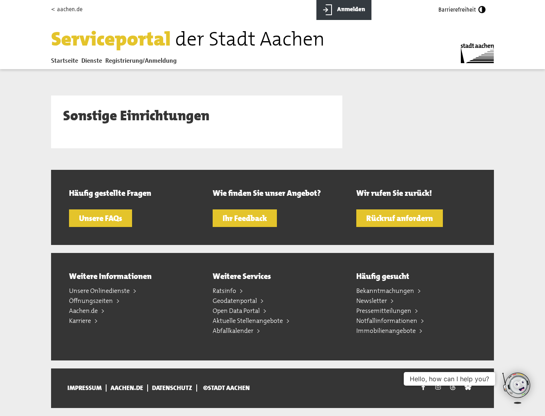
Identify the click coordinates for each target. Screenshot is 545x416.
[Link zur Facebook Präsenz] (423, 388)
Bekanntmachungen (385, 291)
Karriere (80, 320)
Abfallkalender (234, 330)
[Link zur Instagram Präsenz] (438, 387)
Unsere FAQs (100, 218)
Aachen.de (84, 311)
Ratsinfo (225, 291)
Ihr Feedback (245, 218)
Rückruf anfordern (399, 218)
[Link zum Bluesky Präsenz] (468, 387)
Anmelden (350, 9)
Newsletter (372, 301)
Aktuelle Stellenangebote (248, 320)
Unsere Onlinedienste (100, 291)
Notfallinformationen (387, 320)
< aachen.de (67, 9)
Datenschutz (172, 388)
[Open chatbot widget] (517, 388)
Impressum (84, 388)
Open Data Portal (237, 311)
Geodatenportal (235, 301)
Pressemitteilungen (384, 311)
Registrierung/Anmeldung (141, 61)
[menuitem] (66, 62)
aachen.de (127, 388)
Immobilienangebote (386, 330)
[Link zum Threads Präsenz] (452, 387)
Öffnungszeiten (91, 301)
